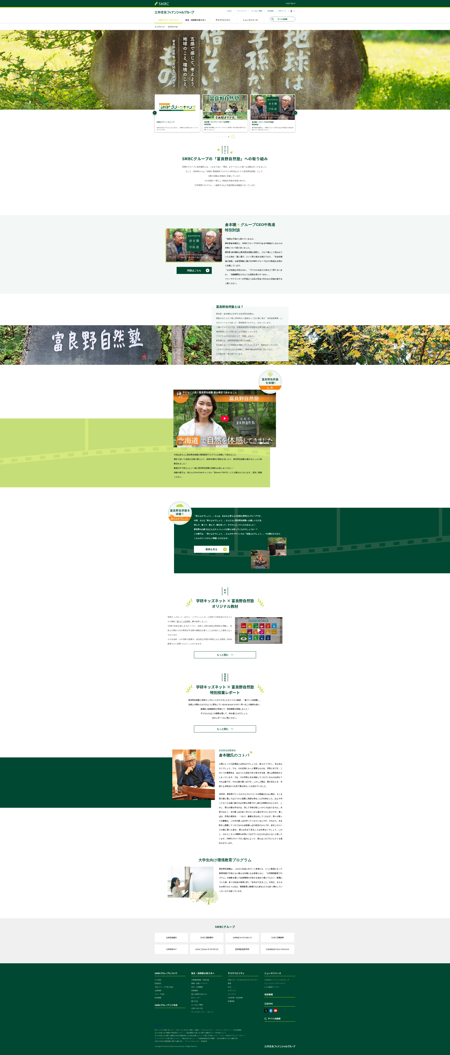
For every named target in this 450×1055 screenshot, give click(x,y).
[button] (216, 136)
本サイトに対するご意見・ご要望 (187, 1030)
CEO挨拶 (158, 980)
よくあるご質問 (256, 11)
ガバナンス (232, 990)
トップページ (160, 27)
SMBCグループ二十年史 (166, 1005)
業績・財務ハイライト (199, 983)
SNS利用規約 (237, 1030)
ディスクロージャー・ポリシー (202, 1012)
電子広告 (194, 1001)
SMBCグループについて (168, 20)
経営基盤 (158, 997)
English (229, 11)
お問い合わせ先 (197, 1008)
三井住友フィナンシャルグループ (276, 980)
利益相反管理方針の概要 (206, 1038)
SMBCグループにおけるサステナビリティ (243, 980)
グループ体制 (159, 994)
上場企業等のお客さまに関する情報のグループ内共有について (205, 1033)
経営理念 (158, 983)
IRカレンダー (196, 997)
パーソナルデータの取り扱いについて (167, 1038)
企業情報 (158, 990)
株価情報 (194, 990)
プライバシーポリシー (223, 1030)
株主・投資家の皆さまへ (195, 20)
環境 (229, 983)
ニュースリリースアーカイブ (274, 983)
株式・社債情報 (197, 987)
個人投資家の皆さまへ (199, 994)
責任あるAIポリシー (188, 1038)
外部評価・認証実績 (235, 997)
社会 (229, 987)
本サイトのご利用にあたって (164, 1030)
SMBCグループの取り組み (164, 987)
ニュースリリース (250, 20)
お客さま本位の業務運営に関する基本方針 (168, 1041)
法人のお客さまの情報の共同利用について (168, 1033)
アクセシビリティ (207, 1030)
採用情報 (270, 11)
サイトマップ (241, 11)
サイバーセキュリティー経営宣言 (196, 1041)
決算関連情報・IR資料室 (200, 980)
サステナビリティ (223, 20)
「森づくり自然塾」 (183, 621)
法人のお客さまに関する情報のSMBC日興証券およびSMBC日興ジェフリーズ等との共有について (186, 1035)
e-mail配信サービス (271, 987)
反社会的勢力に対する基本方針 (227, 1038)
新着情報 (231, 1001)
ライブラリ (232, 994)
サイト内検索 (274, 1018)
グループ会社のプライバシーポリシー (233, 1035)
